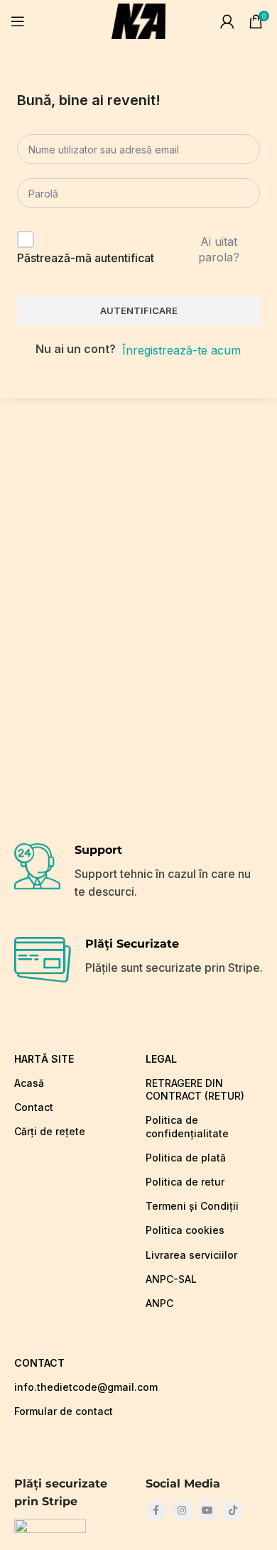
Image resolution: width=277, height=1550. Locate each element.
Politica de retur (185, 1182)
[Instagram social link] (181, 1510)
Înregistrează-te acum (181, 350)
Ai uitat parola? (218, 249)
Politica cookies (185, 1230)
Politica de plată (186, 1157)
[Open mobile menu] (18, 21)
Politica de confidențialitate (187, 1126)
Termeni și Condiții (192, 1206)
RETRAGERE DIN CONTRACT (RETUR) (195, 1089)
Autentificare (139, 310)
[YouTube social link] (207, 1510)
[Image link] (50, 1526)
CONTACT (39, 1363)
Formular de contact (63, 1411)
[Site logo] (138, 20)
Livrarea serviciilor (191, 1255)
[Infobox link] (138, 872)
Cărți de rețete (49, 1131)
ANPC (159, 1303)
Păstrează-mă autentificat (85, 258)
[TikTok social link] (233, 1510)
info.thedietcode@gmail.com (72, 1387)
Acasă (29, 1083)
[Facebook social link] (156, 1510)
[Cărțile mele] (227, 21)
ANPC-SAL (171, 1279)
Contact (33, 1107)
